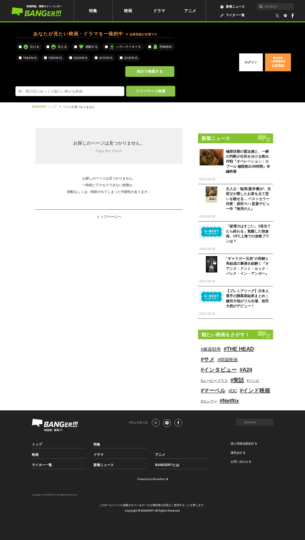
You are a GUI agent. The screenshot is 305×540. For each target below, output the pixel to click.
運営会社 (236, 452)
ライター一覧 (235, 15)
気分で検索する (150, 71)
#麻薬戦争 (211, 349)
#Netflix (229, 401)
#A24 (246, 370)
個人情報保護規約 (242, 443)
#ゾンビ (253, 381)
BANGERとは (167, 465)
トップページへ (108, 216)
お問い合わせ (239, 461)
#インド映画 (255, 390)
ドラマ (159, 10)
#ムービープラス (214, 381)
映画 (128, 10)
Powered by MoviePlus (151, 479)
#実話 (237, 380)
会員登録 (278, 62)
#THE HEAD (239, 349)
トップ (37, 444)
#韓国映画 (227, 359)
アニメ (190, 10)
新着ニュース (235, 6)
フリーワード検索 (150, 91)
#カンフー (209, 401)
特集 (93, 10)
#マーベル (213, 390)
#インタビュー (219, 370)
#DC (232, 390)
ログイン (251, 62)
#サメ (208, 359)
